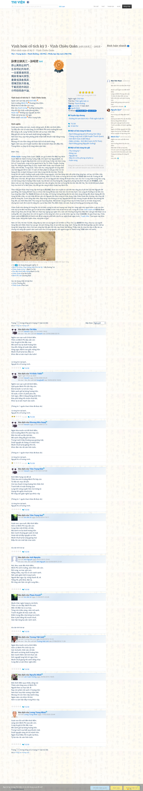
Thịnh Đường (80, 103)
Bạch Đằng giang (75, 143)
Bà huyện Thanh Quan (94, 136)
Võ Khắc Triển (36, 373)
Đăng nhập (127, 6)
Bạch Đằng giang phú (77, 134)
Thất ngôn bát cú (82, 101)
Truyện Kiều (85, 216)
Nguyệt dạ (73, 155)
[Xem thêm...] (125, 106)
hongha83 (40, 380)
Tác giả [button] (95, 6)
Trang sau (18, 326)
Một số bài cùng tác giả (80, 148)
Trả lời (73, 124)
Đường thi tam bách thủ (78, 118)
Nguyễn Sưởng (89, 143)
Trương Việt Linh (37, 637)
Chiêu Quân (16, 273)
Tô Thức (98, 141)
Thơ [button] (103, 6)
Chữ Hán (80, 98)
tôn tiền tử (27, 517)
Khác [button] (119, 6)
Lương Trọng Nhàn (38, 712)
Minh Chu (115, 137)
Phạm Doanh (35, 595)
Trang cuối (26, 326)
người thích (74, 108)
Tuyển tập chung (77, 115)
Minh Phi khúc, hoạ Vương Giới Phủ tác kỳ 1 (28, 267)
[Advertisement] (71, 24)
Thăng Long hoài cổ (77, 136)
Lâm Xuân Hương (30, 677)
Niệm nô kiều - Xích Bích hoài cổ (81, 141)
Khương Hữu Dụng (38, 422)
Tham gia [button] (111, 6)
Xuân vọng (73, 160)
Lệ (13, 283)
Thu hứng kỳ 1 (74, 151)
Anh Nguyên (35, 557)
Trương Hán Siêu (93, 134)
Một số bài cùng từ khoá (80, 131)
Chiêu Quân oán (89, 209)
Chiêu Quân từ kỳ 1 (19, 269)
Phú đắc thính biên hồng (21, 271)
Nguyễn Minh (35, 675)
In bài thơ (74, 126)
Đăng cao (73, 153)
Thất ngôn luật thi (97, 118)
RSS (130, 789)
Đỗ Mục (86, 139)
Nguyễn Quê (116, 110)
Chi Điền (33, 329)
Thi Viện (18, 2)
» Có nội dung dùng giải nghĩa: (24, 265)
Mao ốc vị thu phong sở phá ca (81, 158)
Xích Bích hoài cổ (75, 139)
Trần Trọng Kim (36, 469)
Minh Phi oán (17, 275)
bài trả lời (74, 106)
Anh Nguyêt (28, 559)
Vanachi (78, 165)
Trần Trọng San (36, 515)
